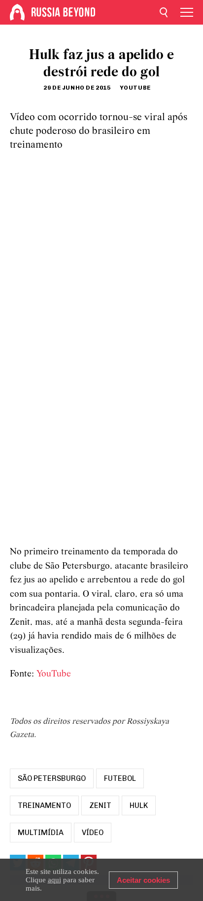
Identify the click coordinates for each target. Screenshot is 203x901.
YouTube (53, 674)
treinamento (44, 805)
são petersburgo (52, 778)
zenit (100, 805)
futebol (120, 778)
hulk (139, 805)
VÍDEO (92, 832)
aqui (54, 880)
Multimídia (41, 832)
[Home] (17, 12)
